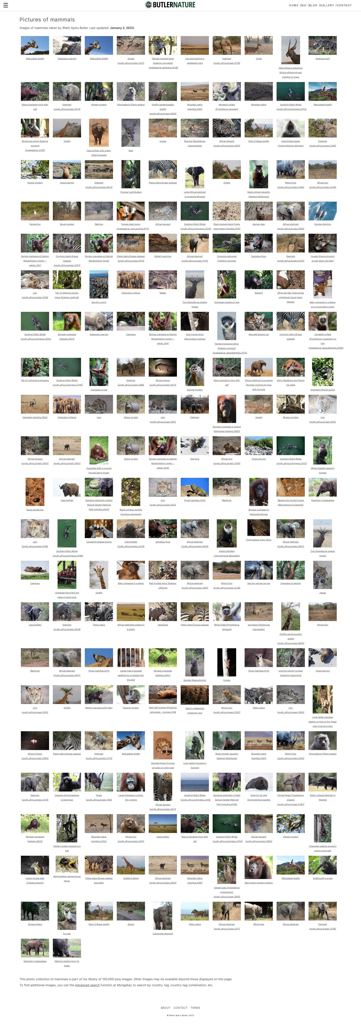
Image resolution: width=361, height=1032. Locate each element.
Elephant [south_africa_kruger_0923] (99, 184)
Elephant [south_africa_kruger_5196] (322, 143)
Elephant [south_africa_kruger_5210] (67, 106)
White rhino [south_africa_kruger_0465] (290, 756)
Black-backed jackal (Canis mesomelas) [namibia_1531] (226, 226)
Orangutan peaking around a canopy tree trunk (322, 848)
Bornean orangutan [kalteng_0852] (163, 673)
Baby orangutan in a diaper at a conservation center (323, 304)
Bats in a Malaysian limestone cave (195, 710)
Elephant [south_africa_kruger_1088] (131, 382)
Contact (344, 5)
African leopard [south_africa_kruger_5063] (35, 461)
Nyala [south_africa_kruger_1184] (99, 797)
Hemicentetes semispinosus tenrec (67, 878)
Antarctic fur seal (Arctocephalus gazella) (258, 797)
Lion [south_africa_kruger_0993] (290, 710)
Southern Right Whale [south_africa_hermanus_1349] (195, 797)
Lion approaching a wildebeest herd (194, 60)
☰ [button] (5, 5)
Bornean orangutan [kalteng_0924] (67, 336)
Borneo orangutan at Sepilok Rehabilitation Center (99, 258)
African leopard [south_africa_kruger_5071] (163, 806)
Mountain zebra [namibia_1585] (194, 106)
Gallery (327, 5)
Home (294, 5)
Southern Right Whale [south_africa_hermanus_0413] (291, 106)
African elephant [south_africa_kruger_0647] (290, 544)
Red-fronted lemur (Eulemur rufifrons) (162, 585)
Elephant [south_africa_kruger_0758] (322, 926)
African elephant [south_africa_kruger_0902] (67, 461)
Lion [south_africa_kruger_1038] (35, 295)
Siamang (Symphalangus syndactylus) (67, 797)
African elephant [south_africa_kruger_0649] (194, 544)
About (166, 1007)
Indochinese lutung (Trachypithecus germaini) (290, 143)
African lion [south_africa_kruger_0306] (226, 461)
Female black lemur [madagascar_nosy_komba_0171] (133, 226)
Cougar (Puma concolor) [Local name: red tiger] (323, 258)
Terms (195, 1007)
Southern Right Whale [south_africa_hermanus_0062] (36, 336)
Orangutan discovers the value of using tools (67, 595)
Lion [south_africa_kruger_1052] (163, 502)
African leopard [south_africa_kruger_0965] (258, 839)
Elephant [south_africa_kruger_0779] (227, 60)
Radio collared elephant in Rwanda (322, 797)
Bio (304, 5)
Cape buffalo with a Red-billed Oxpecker (99, 152)
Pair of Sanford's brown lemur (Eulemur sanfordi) (67, 295)
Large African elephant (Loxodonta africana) (195, 194)
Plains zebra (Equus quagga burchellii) (98, 880)
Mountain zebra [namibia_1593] (258, 756)
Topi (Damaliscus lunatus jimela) (195, 304)
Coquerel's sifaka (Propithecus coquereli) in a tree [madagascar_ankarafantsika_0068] (326, 341)
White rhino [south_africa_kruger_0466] (290, 184)
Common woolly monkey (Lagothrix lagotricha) (290, 673)
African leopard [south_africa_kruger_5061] (227, 143)
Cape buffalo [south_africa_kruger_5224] (131, 544)
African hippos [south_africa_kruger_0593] (35, 756)
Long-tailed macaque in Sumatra (194, 765)
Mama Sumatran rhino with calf (35, 106)
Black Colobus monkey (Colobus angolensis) (131, 512)
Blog (313, 5)
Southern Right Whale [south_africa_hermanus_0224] (196, 226)
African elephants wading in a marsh (131, 627)
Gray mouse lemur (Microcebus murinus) (195, 336)
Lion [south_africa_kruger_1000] (322, 419)
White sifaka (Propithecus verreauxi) (226, 627)
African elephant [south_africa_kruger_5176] (195, 258)
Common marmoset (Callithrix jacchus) (227, 258)
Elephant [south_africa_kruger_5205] (290, 258)
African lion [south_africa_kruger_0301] (131, 839)
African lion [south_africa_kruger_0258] (322, 184)
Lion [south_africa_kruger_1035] (35, 710)
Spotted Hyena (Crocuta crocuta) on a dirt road (163, 765)
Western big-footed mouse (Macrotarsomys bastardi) (291, 502)
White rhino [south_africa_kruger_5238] (226, 585)
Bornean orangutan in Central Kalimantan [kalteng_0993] (227, 429)
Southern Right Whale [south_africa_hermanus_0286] (68, 553)
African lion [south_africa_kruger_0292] (226, 710)
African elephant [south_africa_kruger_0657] (67, 673)
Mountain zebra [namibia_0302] (99, 839)
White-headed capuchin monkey (322, 470)
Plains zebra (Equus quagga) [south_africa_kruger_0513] (131, 258)
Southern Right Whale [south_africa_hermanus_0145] (68, 382)
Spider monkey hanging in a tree (66, 848)
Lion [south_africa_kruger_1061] (163, 419)
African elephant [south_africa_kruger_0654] (290, 226)
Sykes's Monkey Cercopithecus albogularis (227, 553)
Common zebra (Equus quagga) (291, 336)
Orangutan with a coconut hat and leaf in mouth (98, 470)
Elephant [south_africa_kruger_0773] (99, 756)
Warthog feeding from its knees (67, 963)
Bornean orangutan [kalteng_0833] (35, 839)
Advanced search (87, 985)
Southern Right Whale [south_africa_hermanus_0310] (228, 839)
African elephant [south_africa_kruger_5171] (227, 926)
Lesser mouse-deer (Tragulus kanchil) (35, 880)
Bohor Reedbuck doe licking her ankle (290, 382)
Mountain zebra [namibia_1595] (194, 880)
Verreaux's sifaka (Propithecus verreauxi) (226, 106)
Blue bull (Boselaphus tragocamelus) (194, 143)
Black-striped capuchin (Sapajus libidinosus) (258, 194)
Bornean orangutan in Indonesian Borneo (259, 512)
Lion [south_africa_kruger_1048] (35, 544)
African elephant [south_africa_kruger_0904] (162, 880)
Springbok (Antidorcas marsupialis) (259, 627)
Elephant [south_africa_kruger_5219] (35, 797)
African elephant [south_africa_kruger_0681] (195, 585)
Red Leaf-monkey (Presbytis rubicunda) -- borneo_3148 (163, 709)
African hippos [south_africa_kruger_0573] (162, 382)
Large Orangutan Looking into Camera (131, 797)
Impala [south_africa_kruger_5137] (131, 60)
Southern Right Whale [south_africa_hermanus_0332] (292, 461)
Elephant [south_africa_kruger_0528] (67, 627)
